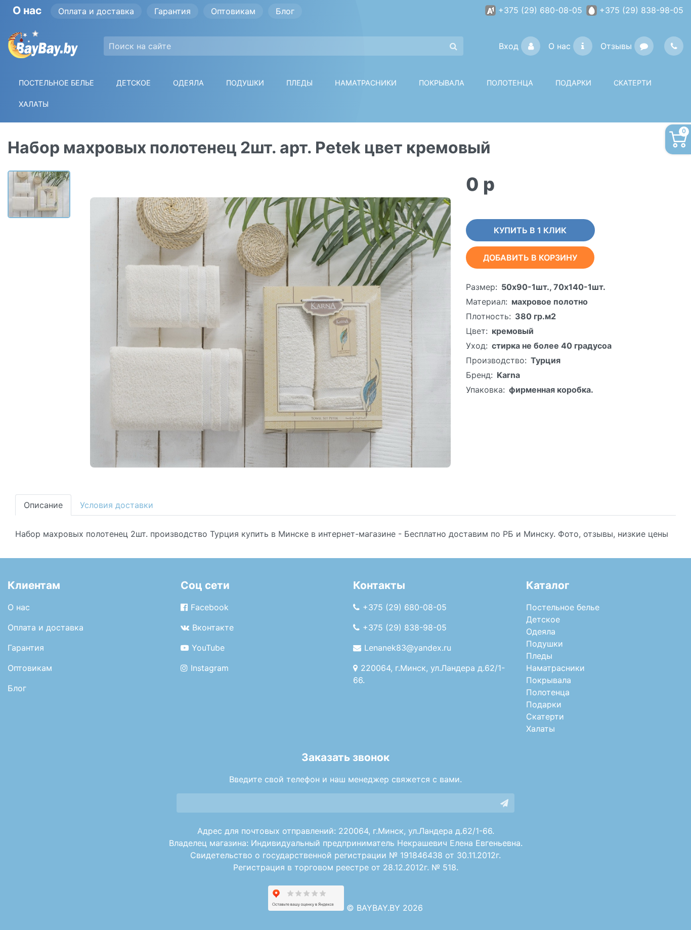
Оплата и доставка (96, 11)
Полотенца (510, 82)
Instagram (210, 668)
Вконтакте (213, 627)
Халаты (34, 104)
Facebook (210, 607)
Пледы (539, 656)
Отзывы (616, 46)
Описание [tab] (43, 505)
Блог (285, 11)
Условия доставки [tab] (116, 505)
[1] (504, 803)
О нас (559, 46)
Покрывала (548, 680)
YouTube (208, 648)
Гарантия (172, 11)
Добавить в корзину (530, 257)
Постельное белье (56, 82)
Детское (133, 82)
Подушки (245, 82)
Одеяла (188, 82)
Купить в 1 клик (530, 230)
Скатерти (545, 716)
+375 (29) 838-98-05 (641, 10)
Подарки (544, 704)
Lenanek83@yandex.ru (407, 648)
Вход (509, 46)
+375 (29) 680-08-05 (540, 10)
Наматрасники (555, 668)
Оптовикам (233, 11)
